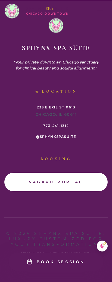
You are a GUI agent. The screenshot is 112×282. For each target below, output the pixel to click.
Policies (56, 21)
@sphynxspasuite (56, 137)
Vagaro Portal (56, 46)
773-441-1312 (56, 126)
